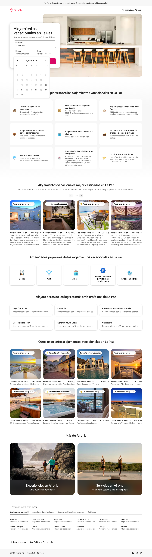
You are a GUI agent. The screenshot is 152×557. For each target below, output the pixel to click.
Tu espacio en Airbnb (131, 10)
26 (32, 90)
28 (41, 90)
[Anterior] (71, 195)
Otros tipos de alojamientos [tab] (43, 512)
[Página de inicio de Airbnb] (16, 10)
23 (18, 90)
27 (36, 90)
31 (22, 95)
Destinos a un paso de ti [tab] (19, 512)
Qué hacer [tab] (92, 512)
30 (17, 95)
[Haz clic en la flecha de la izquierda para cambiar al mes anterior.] (18, 60)
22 (46, 85)
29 (46, 90)
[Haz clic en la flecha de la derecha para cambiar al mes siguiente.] (45, 60)
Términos (40, 553)
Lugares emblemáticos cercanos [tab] (71, 512)
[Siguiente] (81, 195)
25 (27, 90)
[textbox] (24, 53)
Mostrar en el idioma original (97, 3)
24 (22, 90)
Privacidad (31, 553)
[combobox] (35, 45)
